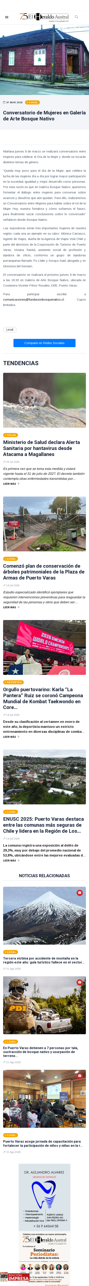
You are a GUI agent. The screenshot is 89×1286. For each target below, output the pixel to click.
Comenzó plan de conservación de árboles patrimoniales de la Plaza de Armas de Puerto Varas (43, 572)
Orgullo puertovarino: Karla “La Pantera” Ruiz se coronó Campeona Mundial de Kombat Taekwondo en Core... (43, 698)
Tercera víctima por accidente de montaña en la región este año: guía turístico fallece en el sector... (43, 960)
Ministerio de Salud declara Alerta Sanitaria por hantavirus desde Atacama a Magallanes (41, 448)
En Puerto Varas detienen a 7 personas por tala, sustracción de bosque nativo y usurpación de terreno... (40, 1052)
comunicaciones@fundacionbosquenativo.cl (33, 299)
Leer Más (9, 483)
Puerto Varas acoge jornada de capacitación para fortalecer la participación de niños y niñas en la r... (43, 1143)
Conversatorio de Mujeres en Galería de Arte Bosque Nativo (44, 116)
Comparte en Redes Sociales (44, 343)
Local (9, 329)
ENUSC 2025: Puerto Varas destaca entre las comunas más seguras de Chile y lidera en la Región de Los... (43, 825)
